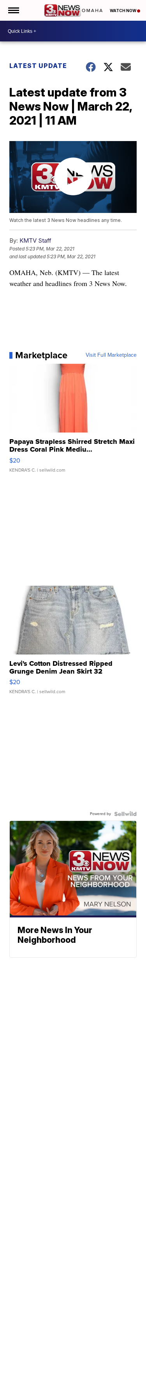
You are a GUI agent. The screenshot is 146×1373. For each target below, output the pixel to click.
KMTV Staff (35, 240)
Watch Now (123, 10)
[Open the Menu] (13, 10)
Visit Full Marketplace (111, 355)
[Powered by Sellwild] (125, 814)
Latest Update (38, 66)
